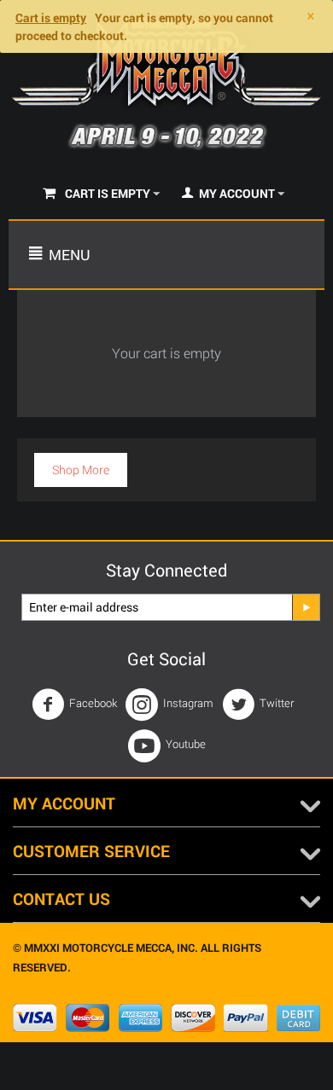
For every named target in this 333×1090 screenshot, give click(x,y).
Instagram (188, 702)
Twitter (277, 702)
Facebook (93, 702)
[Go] (305, 607)
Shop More (80, 469)
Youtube (186, 743)
